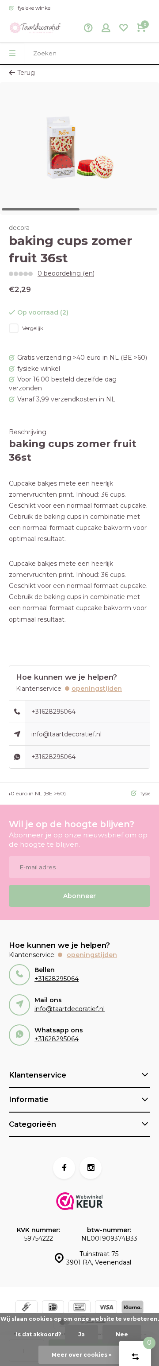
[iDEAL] (53, 1308)
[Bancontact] (79, 1308)
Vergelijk (32, 328)
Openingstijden (97, 689)
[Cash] (26, 1308)
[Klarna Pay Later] (132, 1308)
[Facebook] (64, 1168)
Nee (122, 1334)
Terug (26, 73)
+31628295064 (53, 712)
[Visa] (106, 1308)
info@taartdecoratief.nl (66, 734)
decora (19, 228)
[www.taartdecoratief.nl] (35, 29)
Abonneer (79, 896)
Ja (81, 1334)
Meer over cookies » (82, 1354)
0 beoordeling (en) (66, 273)
